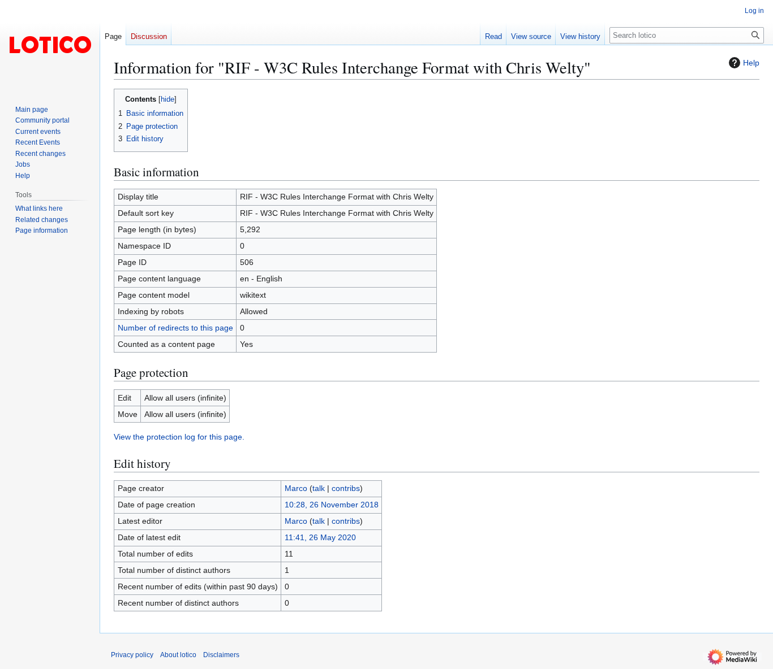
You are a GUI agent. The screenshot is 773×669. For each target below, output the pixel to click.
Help (751, 62)
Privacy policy (132, 655)
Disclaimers (221, 655)
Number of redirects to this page (175, 327)
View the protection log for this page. (179, 436)
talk (318, 488)
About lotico (178, 655)
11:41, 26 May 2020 (320, 537)
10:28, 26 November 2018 (332, 504)
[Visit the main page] (50, 45)
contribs (346, 488)
